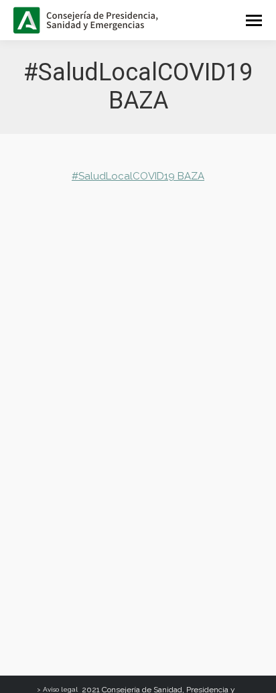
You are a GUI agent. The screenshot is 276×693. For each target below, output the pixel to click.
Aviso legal (60, 689)
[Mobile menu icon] (254, 20)
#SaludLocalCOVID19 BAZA (138, 176)
